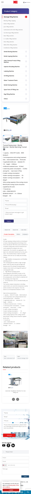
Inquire (9, 221)
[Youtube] (4, 446)
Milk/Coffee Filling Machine (10, 44)
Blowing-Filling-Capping (10, 20)
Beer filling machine (9, 35)
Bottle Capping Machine (10, 56)
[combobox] (4, 465)
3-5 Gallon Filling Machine (10, 38)
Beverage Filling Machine (11, 17)
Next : (22, 357)
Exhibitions (28, 2)
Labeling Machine (9, 71)
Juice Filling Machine (9, 26)
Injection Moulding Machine (12, 66)
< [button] (13, 399)
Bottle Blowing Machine (10, 51)
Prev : (9, 357)
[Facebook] (9, 446)
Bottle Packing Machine (10, 85)
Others (6, 99)
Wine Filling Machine (9, 41)
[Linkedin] (13, 446)
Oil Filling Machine (9, 76)
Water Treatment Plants (11, 80)
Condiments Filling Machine (10, 47)
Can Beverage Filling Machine (11, 32)
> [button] (17, 399)
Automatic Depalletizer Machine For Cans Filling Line (15, 391)
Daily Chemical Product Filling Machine (12, 61)
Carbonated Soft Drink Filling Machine (13, 29)
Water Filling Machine (9, 23)
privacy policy (12, 485)
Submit (9, 435)
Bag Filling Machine (9, 94)
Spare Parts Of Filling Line (11, 89)
